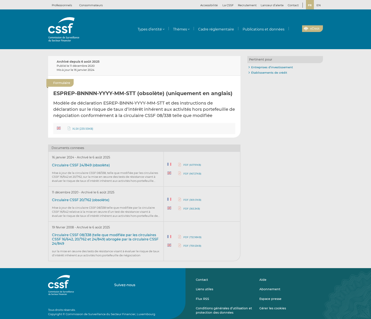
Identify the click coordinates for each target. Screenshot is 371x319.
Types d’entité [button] (150, 29)
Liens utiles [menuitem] (204, 289)
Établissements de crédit (269, 72)
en (318, 5)
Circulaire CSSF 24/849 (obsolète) (81, 165)
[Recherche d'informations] (292, 28)
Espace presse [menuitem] (270, 299)
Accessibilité (209, 5)
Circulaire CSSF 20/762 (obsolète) (80, 200)
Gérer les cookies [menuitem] (272, 308)
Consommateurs (91, 5)
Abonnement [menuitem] (269, 289)
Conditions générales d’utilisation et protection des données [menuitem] (224, 310)
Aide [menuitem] (262, 280)
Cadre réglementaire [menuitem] (216, 29)
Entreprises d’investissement (272, 67)
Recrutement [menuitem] (247, 5)
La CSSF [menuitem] (228, 5)
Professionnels (62, 5)
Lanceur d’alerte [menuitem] (272, 5)
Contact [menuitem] (293, 5)
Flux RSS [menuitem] (202, 299)
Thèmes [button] (180, 29)
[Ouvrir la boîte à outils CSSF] (297, 28)
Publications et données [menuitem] (263, 29)
